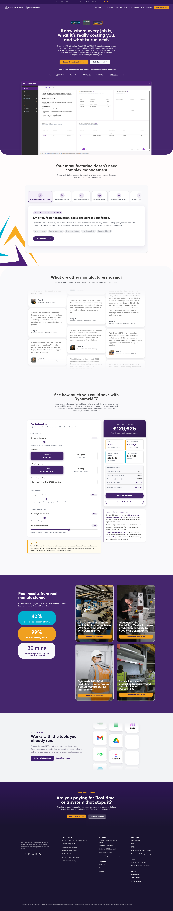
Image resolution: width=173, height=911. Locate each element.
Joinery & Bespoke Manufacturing (109, 856)
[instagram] (29, 854)
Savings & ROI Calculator (139, 862)
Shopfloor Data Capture (69, 850)
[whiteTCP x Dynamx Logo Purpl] (22, 7)
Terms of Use (135, 877)
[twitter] (25, 854)
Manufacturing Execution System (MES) (74, 840)
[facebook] (22, 854)
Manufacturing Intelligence (70, 857)
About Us (102, 864)
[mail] (36, 854)
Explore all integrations (42, 758)
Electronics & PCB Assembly (107, 849)
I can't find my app (63, 758)
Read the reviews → (110, 2)
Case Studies (135, 840)
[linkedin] (33, 854)
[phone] (40, 854)
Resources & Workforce (69, 847)
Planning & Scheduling (69, 861)
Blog (132, 843)
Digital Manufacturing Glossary (141, 854)
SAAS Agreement (136, 881)
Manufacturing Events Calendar (141, 850)
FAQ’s (133, 847)
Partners (101, 868)
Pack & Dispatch (67, 854)
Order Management (68, 843)
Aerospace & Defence (106, 845)
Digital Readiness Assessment (140, 866)
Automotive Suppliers (105, 852)
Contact (101, 871)
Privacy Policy (135, 874)
